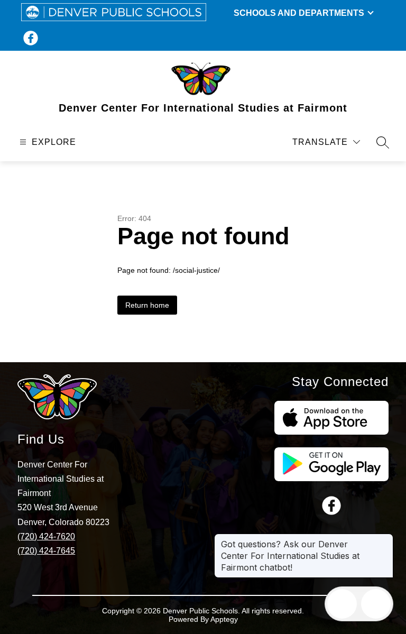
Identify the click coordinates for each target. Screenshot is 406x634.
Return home (147, 305)
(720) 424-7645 (46, 550)
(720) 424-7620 (46, 536)
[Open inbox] (342, 604)
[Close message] (385, 538)
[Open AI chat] (376, 604)
